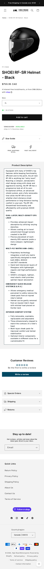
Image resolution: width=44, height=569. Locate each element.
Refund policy (19, 556)
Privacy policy (32, 556)
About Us (9, 488)
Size (4, 98)
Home (4, 18)
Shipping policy (31, 560)
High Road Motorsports (20, 553)
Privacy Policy (11, 476)
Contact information (23, 564)
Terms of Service (13, 499)
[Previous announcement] (4, 3)
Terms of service (16, 560)
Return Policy (11, 470)
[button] (5, 10)
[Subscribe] (36, 448)
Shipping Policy (12, 482)
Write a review (22, 374)
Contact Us (10, 493)
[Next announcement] (39, 3)
